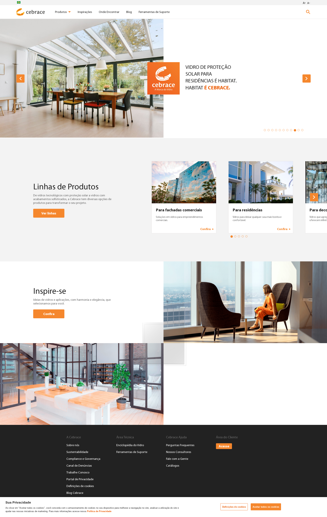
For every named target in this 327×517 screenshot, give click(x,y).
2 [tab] (269, 130)
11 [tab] (303, 130)
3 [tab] (273, 130)
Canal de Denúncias (79, 465)
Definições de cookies (80, 486)
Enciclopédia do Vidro (130, 445)
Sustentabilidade (77, 452)
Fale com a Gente (177, 459)
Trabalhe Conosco (77, 472)
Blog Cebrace (74, 493)
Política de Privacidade (99, 511)
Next (306, 78)
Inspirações (85, 11)
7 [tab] (288, 130)
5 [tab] (280, 130)
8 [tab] (291, 130)
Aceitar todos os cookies (266, 506)
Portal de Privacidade (80, 479)
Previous (20, 78)
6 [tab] (284, 130)
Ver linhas (48, 213)
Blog (129, 11)
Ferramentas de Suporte (154, 11)
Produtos (61, 11)
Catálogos (172, 465)
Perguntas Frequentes (180, 445)
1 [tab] (265, 130)
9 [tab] (295, 130)
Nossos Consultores (178, 452)
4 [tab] (276, 130)
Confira (48, 314)
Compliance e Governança (83, 459)
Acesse (224, 446)
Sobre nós (72, 445)
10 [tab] (299, 130)
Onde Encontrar (109, 11)
